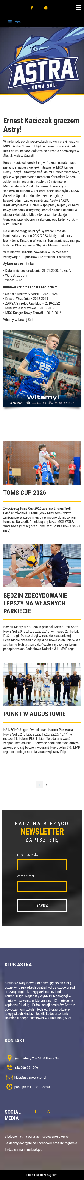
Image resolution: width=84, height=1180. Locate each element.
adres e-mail (25, 876)
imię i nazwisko (28, 854)
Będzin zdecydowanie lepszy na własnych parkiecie (35, 603)
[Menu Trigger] (78, 7)
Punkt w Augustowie (34, 714)
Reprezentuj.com (46, 1175)
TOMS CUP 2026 (24, 492)
